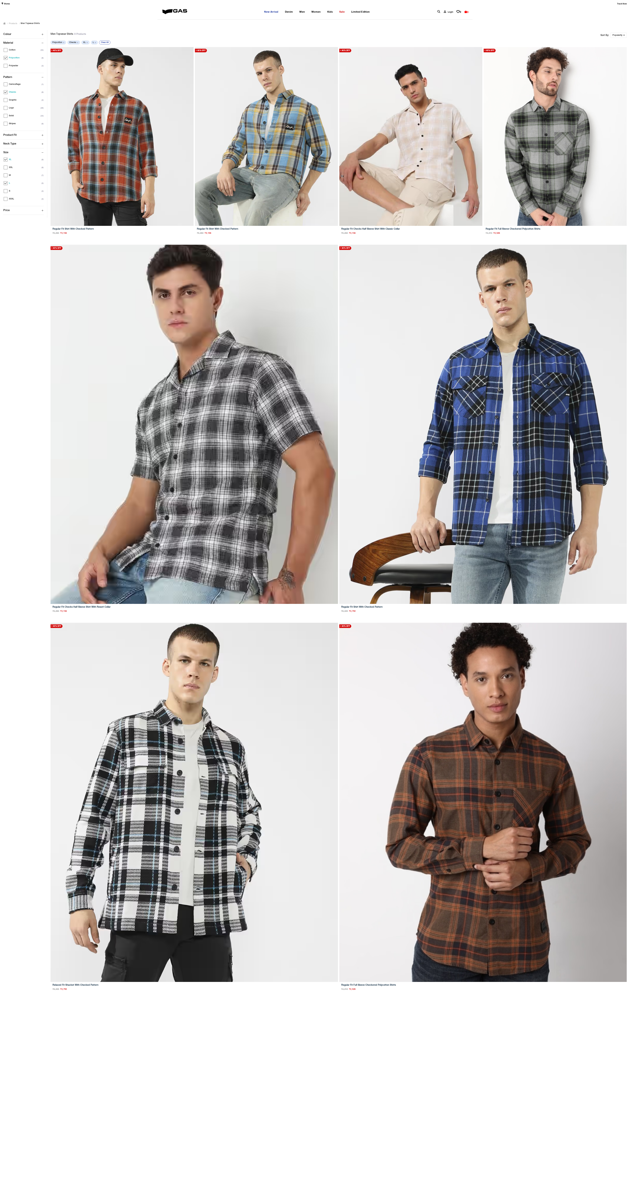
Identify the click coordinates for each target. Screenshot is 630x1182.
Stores (7, 4)
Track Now (622, 4)
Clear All (105, 42)
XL (85, 42)
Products (13, 23)
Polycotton (58, 42)
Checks (73, 42)
